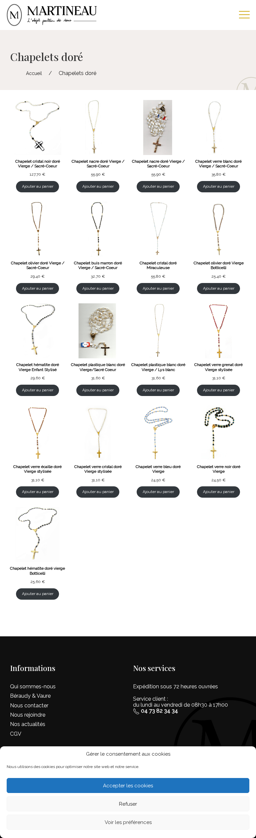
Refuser (128, 804)
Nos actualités (27, 724)
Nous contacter (29, 705)
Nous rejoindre (27, 715)
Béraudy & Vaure (30, 696)
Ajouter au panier (37, 186)
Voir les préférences (128, 822)
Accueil (34, 73)
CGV (15, 734)
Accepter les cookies (128, 786)
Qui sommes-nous (33, 686)
